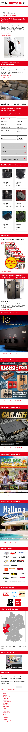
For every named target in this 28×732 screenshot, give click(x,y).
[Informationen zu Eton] (12, 561)
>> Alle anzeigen (6, 35)
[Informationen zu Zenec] (21, 582)
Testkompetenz (7, 697)
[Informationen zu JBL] (6, 570)
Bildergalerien (7, 701)
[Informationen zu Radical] (6, 578)
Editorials (5, 708)
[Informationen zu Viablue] (6, 583)
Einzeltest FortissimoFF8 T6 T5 (5, 225)
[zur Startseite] (15, 3)
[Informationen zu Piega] (22, 574)
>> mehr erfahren (6, 271)
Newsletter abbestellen (8, 689)
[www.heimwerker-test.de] (22, 597)
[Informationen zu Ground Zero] (6, 565)
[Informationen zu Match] (12, 569)
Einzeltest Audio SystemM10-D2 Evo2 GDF (20, 226)
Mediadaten (6, 713)
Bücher (5, 695)
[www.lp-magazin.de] (10, 605)
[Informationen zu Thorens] (22, 578)
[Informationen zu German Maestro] (20, 561)
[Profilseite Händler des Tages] (14, 662)
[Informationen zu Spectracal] (14, 578)
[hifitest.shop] (18, 605)
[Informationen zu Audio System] (13, 553)
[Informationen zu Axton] (20, 553)
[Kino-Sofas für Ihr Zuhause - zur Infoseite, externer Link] (14, 90)
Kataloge (5, 703)
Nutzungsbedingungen (9, 721)
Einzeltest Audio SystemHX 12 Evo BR (6, 183)
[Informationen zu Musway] (6, 573)
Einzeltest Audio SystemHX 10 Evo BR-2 (7, 204)
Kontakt (5, 719)
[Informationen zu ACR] (6, 553)
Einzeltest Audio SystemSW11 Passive (20, 204)
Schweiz (6, 644)
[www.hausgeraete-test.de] (14, 597)
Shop (4, 693)
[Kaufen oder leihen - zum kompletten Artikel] (14, 47)
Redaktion (6, 698)
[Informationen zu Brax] (6, 557)
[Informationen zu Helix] (14, 566)
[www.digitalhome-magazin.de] (6, 597)
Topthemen (6, 706)
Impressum (6, 711)
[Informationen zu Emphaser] (22, 557)
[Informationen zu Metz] (20, 569)
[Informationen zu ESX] (6, 561)
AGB (4, 714)
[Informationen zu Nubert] (14, 574)
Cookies (5, 717)
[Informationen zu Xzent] (13, 582)
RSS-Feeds (6, 705)
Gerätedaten (6, 700)
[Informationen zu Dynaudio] (14, 557)
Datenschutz (6, 716)
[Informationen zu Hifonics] (22, 565)
